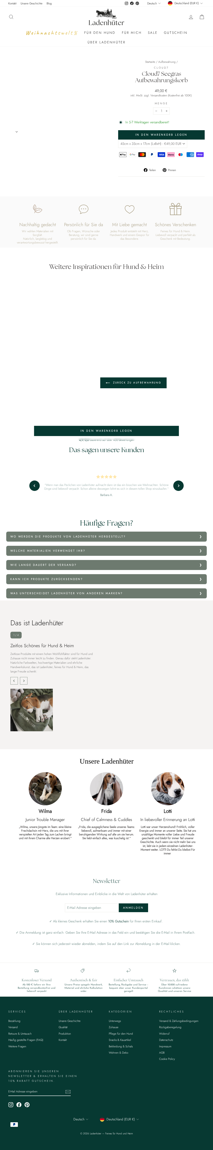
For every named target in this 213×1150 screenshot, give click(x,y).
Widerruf (164, 1033)
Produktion (65, 1033)
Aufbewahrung (167, 62)
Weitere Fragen (17, 1046)
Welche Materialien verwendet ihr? (47, 551)
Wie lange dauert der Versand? (43, 565)
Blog (49, 3)
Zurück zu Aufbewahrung (136, 383)
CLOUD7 (161, 68)
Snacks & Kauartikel (120, 1040)
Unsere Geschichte (31, 3)
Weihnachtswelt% (52, 32)
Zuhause (113, 1027)
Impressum (165, 1046)
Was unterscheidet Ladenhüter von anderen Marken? (66, 593)
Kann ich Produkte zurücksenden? (46, 579)
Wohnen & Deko (118, 1052)
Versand (13, 1027)
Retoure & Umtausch (20, 1033)
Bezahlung (14, 1021)
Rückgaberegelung (170, 1027)
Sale (153, 32)
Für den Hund (99, 32)
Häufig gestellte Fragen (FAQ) (25, 1040)
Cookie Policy (167, 1059)
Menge (161, 103)
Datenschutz (166, 1040)
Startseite (150, 62)
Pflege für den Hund (121, 1033)
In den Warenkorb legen (106, 431)
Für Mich (132, 32)
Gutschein (175, 32)
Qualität (63, 1027)
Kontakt (12, 3)
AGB (162, 1052)
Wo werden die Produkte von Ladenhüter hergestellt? (68, 536)
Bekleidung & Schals (121, 1046)
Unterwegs (115, 1021)
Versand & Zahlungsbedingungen (178, 1021)
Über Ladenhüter (107, 42)
